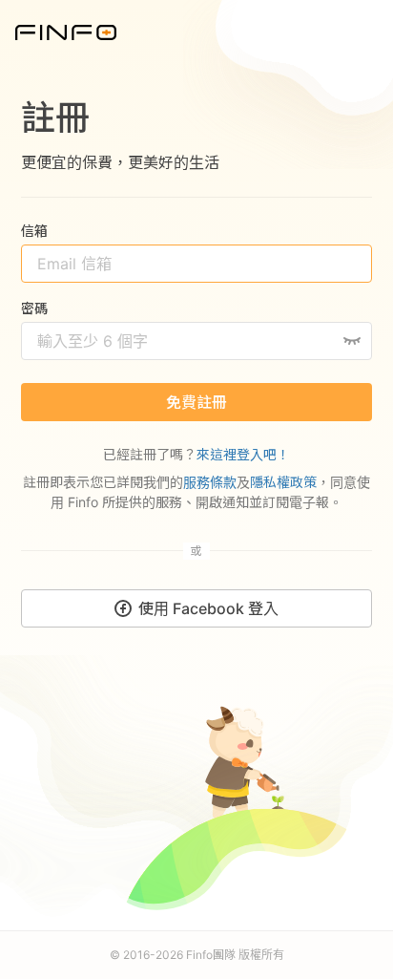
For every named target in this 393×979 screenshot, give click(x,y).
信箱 (34, 231)
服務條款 (210, 482)
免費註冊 (196, 402)
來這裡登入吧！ (243, 454)
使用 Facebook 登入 (208, 608)
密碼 (34, 308)
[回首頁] (65, 30)
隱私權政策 (283, 482)
